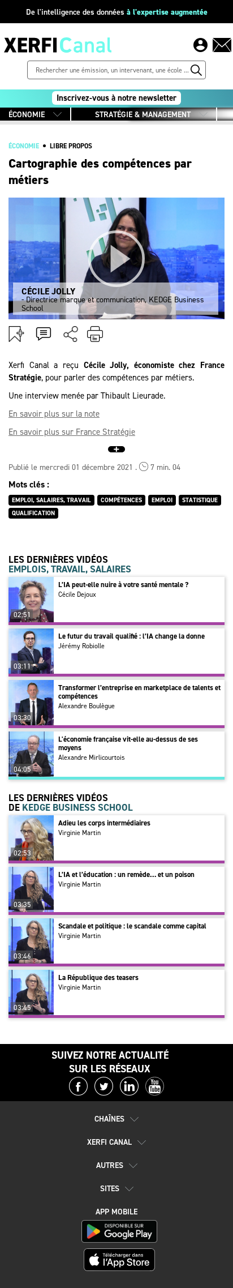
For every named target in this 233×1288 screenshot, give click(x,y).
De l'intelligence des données (117, 12)
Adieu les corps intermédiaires (104, 823)
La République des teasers (98, 977)
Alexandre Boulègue (86, 706)
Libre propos (71, 146)
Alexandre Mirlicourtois (91, 757)
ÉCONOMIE (26, 114)
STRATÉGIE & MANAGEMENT (143, 114)
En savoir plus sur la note (54, 414)
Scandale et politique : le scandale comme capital (132, 926)
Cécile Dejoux (77, 594)
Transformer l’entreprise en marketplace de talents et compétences (139, 691)
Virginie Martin (79, 833)
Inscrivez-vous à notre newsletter (116, 98)
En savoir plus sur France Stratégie (71, 432)
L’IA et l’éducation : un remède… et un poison (126, 874)
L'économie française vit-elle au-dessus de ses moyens (128, 743)
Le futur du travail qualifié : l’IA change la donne (131, 636)
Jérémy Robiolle (81, 646)
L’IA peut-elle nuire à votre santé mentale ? (123, 584)
